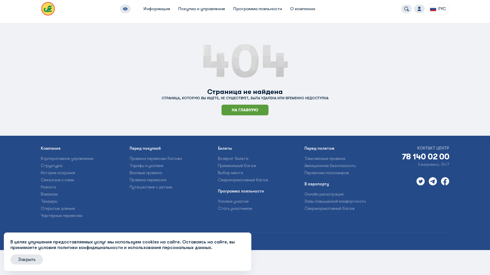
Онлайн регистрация (324, 194)
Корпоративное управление (67, 158)
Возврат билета (233, 158)
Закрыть (26, 259)
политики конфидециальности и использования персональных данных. (134, 247)
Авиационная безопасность (330, 165)
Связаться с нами (57, 180)
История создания (58, 173)
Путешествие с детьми (151, 187)
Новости (48, 187)
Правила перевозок (148, 180)
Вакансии (49, 194)
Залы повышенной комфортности (335, 201)
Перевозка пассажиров (326, 173)
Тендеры (49, 201)
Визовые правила (146, 173)
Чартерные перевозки (61, 215)
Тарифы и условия (146, 165)
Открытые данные (58, 208)
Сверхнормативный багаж (243, 180)
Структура (51, 165)
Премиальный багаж (237, 165)
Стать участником (235, 208)
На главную (245, 110)
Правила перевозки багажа (156, 158)
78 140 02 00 (425, 157)
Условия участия (233, 201)
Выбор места (230, 173)
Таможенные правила (324, 158)
